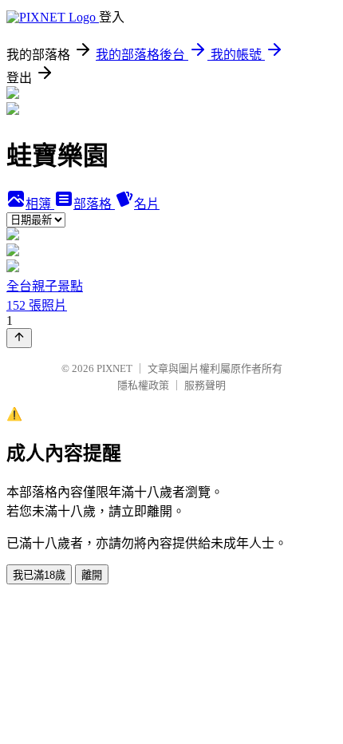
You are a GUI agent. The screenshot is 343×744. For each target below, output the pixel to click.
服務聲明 (205, 385)
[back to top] (19, 338)
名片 (147, 204)
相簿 (40, 204)
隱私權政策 (143, 385)
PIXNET (114, 368)
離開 (91, 575)
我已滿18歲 (39, 575)
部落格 (94, 204)
